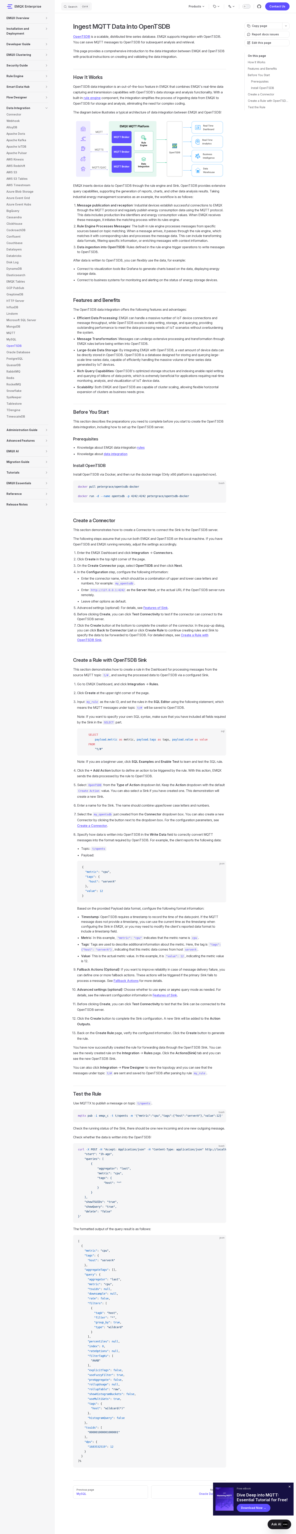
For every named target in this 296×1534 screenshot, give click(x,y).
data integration (115, 454)
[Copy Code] (220, 487)
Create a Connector (261, 94)
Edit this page (261, 42)
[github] (259, 6)
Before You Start (259, 75)
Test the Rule (256, 107)
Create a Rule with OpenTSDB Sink (269, 100)
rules (141, 447)
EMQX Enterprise (27, 6)
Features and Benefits (262, 68)
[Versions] (216, 6)
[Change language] (231, 6)
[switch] (246, 6)
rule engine (92, 98)
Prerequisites (260, 81)
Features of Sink (155, 608)
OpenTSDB (81, 37)
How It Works (256, 62)
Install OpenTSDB (262, 88)
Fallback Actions (126, 981)
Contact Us (277, 6)
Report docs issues (265, 34)
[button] (46, 18)
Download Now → (253, 1507)
